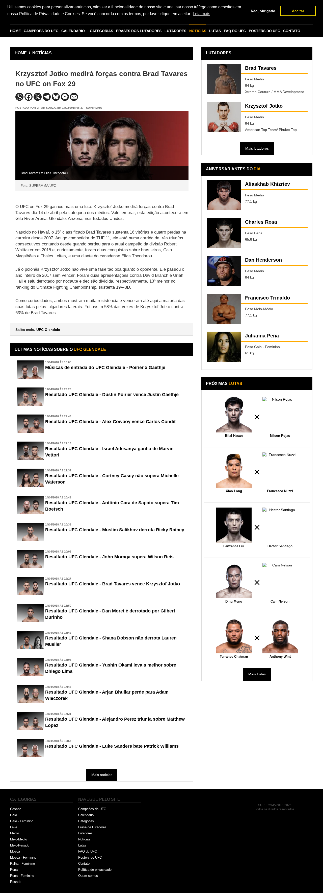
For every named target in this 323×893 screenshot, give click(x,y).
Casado (15, 809)
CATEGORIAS (101, 31)
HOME (15, 31)
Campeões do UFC (92, 809)
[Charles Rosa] (224, 233)
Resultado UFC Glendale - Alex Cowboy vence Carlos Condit (110, 421)
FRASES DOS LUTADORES (139, 31)
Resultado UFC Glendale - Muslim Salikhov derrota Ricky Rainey (114, 529)
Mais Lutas (257, 674)
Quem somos (88, 876)
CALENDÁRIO (73, 31)
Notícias (84, 839)
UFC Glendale (48, 330)
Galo (13, 815)
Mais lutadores (257, 148)
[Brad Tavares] (224, 79)
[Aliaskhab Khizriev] (224, 195)
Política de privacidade (95, 870)
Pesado (15, 882)
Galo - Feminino (21, 821)
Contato (84, 863)
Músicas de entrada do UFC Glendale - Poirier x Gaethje (105, 367)
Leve (13, 827)
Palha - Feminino (22, 863)
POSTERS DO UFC (264, 31)
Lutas (82, 845)
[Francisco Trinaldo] (224, 309)
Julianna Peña (262, 335)
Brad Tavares (261, 68)
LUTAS (215, 31)
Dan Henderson (263, 260)
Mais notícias (101, 775)
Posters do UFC (90, 857)
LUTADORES (175, 31)
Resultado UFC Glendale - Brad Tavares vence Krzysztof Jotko (112, 583)
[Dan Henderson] (224, 271)
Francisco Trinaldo (267, 298)
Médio (14, 833)
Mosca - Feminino (23, 857)
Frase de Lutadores (92, 827)
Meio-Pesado (19, 845)
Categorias (86, 821)
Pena (14, 870)
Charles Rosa (261, 222)
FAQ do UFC (87, 851)
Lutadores (85, 833)
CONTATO (291, 31)
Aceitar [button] (298, 11)
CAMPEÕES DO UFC (41, 31)
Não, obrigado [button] (263, 11)
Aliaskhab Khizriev (267, 184)
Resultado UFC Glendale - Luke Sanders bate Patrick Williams (112, 746)
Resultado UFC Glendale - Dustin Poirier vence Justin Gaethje (112, 394)
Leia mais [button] (201, 14)
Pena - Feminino (22, 876)
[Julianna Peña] (224, 347)
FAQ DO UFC (235, 31)
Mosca (15, 851)
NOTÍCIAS (197, 31)
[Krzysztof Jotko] (224, 117)
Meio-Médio (18, 839)
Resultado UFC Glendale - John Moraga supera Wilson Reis (109, 556)
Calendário (86, 815)
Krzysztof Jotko (264, 106)
